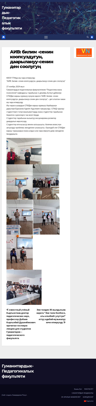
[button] (88, 37)
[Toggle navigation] (46, 37)
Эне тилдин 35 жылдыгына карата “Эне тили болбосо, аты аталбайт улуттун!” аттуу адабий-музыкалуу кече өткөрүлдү (51, 316)
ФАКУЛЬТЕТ (88, 389)
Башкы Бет (78, 389)
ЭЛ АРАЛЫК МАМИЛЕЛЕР (71, 397)
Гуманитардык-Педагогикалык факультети (12, 17)
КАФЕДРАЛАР (88, 397)
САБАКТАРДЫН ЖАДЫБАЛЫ (82, 393)
